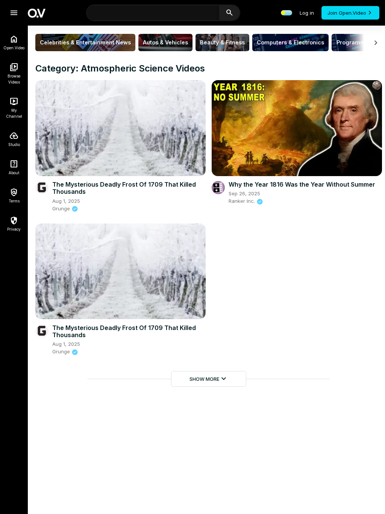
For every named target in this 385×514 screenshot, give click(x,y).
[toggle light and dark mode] (286, 12)
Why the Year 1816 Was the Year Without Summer (302, 184)
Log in (307, 13)
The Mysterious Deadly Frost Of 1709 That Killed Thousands (124, 188)
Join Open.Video (346, 13)
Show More (208, 379)
